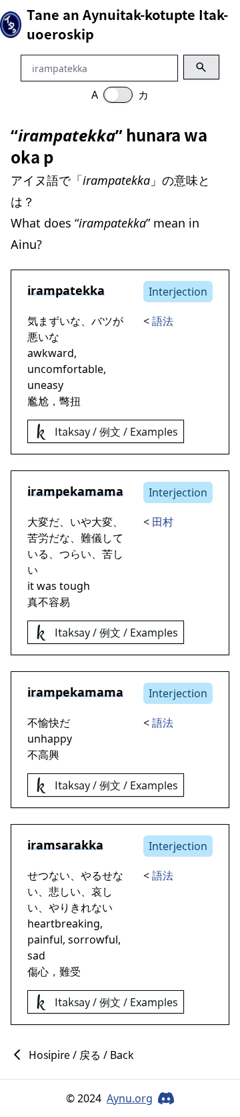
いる (38, 553)
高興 (48, 754)
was (47, 586)
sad (36, 955)
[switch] (118, 95)
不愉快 (43, 722)
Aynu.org (130, 1098)
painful (45, 939)
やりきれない (81, 907)
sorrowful (93, 939)
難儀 (91, 537)
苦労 (38, 537)
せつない (48, 875)
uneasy (45, 385)
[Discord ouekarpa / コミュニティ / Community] (166, 1098)
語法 (162, 321)
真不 (38, 602)
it (30, 586)
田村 (162, 521)
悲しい (65, 891)
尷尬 (38, 401)
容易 (59, 602)
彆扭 (70, 401)
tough (74, 586)
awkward (50, 353)
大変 (38, 521)
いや (80, 521)
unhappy (49, 738)
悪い (38, 337)
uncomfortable (65, 369)
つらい (75, 553)
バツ (102, 321)
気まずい (48, 321)
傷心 (38, 971)
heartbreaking (63, 923)
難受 (70, 971)
